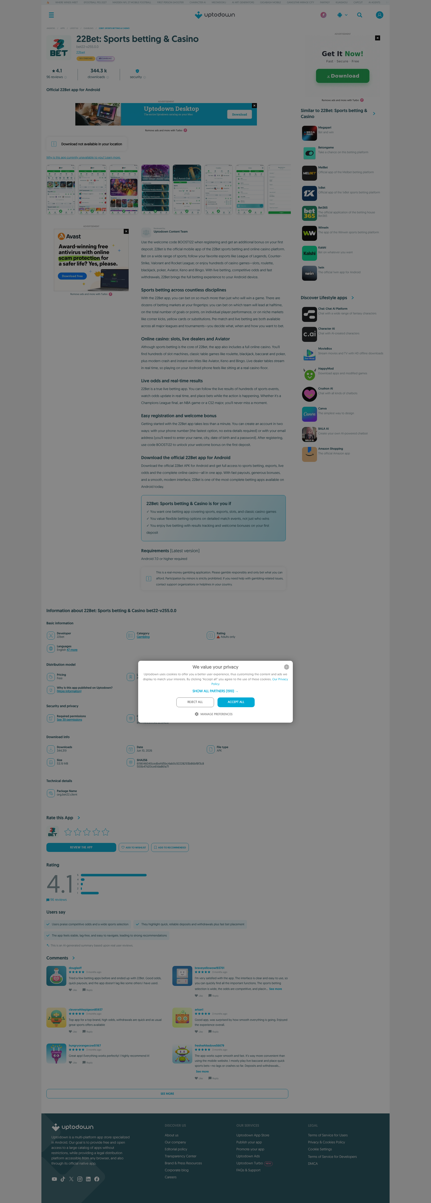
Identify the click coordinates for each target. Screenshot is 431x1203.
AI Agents (374, 2)
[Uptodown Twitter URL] (71, 1179)
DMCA (313, 1163)
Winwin (323, 228)
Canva (322, 408)
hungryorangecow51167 (85, 1046)
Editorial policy (176, 1149)
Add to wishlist (136, 847)
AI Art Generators (243, 2)
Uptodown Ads (248, 1156)
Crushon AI (325, 389)
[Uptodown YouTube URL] (54, 1179)
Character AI (198, 2)
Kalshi (322, 248)
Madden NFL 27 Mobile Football (131, 2)
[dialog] (215, 691)
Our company (175, 1142)
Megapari (324, 128)
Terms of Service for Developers (332, 1156)
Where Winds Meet (66, 2)
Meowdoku (219, 2)
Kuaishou (341, 2)
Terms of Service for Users (328, 1135)
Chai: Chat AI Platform (332, 309)
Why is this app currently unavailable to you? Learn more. (83, 157)
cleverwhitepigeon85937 (86, 1010)
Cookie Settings (320, 1149)
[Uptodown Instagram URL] (80, 1179)
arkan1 (199, 1010)
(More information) (69, 691)
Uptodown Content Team (171, 231)
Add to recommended (172, 847)
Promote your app (250, 1149)
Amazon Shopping (330, 449)
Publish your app (249, 1142)
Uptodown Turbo (253, 1163)
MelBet (323, 167)
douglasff (75, 968)
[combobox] (286, 667)
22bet (80, 52)
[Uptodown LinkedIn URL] (88, 1179)
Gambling (143, 637)
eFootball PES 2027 (95, 2)
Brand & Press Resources (183, 1163)
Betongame (326, 147)
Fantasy (325, 2)
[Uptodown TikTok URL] (63, 1179)
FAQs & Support (248, 1170)
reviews (54, 77)
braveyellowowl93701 (209, 968)
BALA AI (323, 429)
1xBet (321, 188)
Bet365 (322, 208)
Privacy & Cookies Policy (326, 1142)
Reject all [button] (195, 702)
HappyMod (326, 369)
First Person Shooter (170, 2)
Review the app (81, 847)
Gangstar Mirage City (300, 2)
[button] (215, 691)
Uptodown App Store (252, 1135)
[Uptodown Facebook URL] (97, 1179)
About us (172, 1135)
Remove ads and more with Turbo (163, 130)
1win (321, 267)
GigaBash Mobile (270, 2)
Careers (171, 1177)
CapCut (358, 2)
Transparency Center (181, 1156)
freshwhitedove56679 (209, 1046)
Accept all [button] (236, 702)
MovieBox (325, 349)
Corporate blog (177, 1170)
